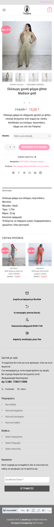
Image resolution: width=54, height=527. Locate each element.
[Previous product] (29, 103)
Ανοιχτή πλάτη (43, 166)
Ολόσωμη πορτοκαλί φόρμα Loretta (40, 272)
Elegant (20, 166)
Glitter (26, 166)
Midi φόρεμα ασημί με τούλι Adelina (14, 272)
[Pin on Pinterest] (35, 173)
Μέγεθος (5, 136)
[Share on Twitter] (24, 173)
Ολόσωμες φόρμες (35, 84)
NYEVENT (32, 166)
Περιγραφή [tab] (7, 191)
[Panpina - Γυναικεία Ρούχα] (27, 10)
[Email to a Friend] (29, 173)
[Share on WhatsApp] (13, 173)
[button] (4, 10)
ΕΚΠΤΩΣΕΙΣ (24, 161)
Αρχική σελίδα (17, 84)
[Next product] (24, 103)
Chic (14, 166)
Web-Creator (38, 523)
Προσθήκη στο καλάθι (34, 147)
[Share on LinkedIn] (40, 173)
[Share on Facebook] (18, 173)
